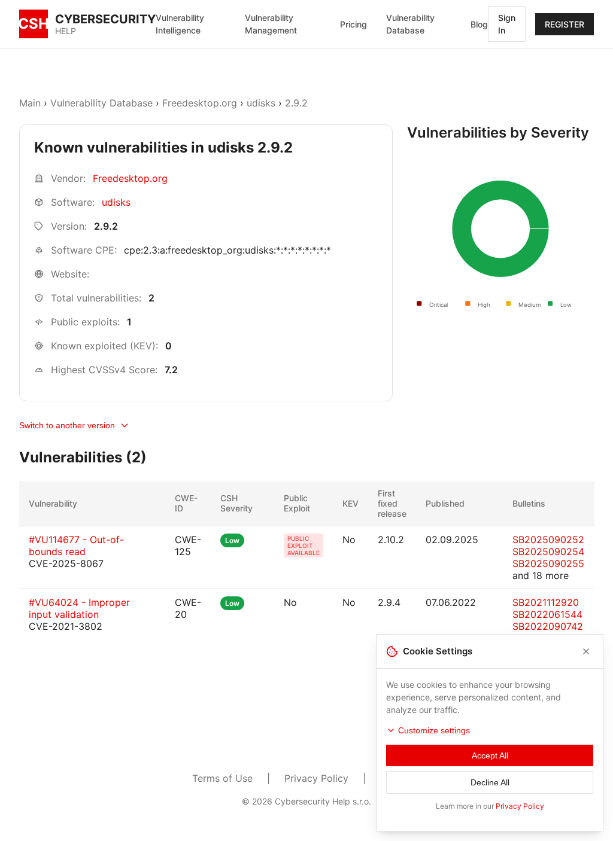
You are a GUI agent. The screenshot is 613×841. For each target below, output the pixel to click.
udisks (261, 103)
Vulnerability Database (410, 24)
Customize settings (434, 730)
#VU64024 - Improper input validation (79, 608)
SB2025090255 (548, 563)
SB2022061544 (547, 614)
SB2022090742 (547, 626)
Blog (479, 24)
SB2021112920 (545, 602)
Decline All (490, 782)
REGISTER (564, 24)
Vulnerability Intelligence (180, 24)
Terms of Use (222, 778)
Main (30, 103)
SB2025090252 (548, 540)
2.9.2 (296, 103)
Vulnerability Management (271, 24)
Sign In (506, 24)
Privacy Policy (316, 778)
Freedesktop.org (199, 103)
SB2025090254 (548, 551)
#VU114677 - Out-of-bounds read (76, 545)
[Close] (586, 651)
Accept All (490, 755)
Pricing (353, 24)
